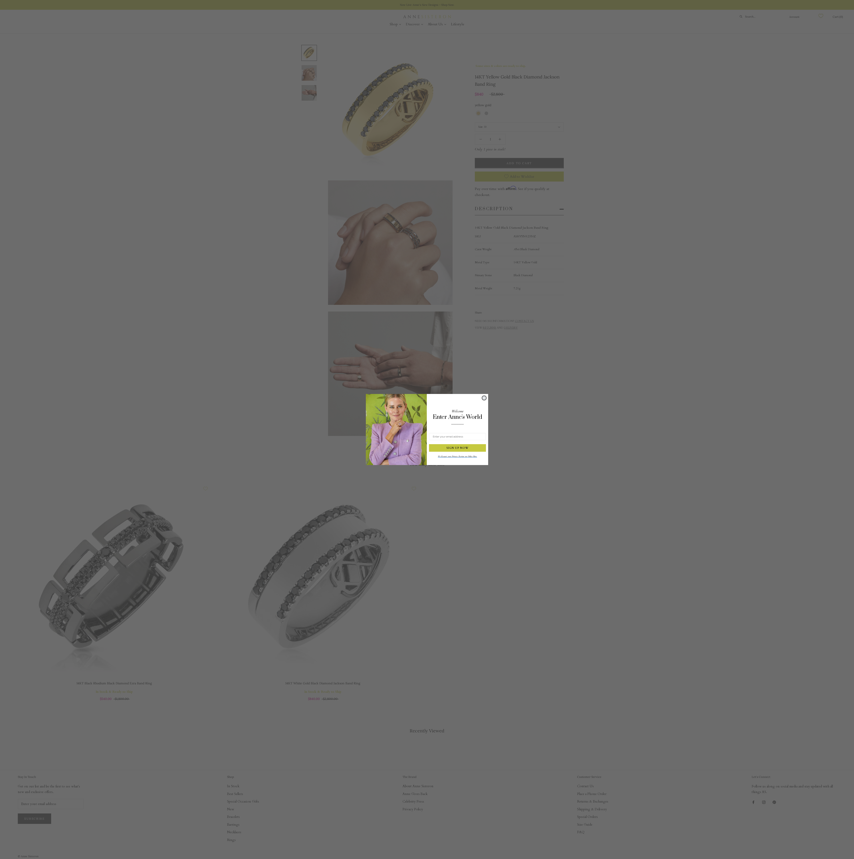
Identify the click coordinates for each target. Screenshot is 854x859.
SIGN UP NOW (457, 448)
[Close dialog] (484, 398)
